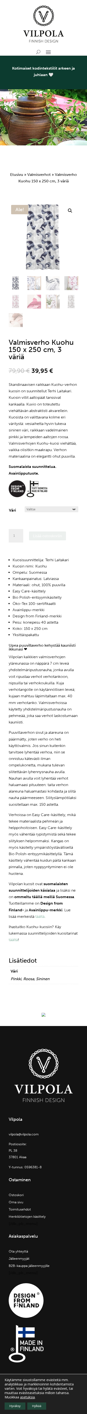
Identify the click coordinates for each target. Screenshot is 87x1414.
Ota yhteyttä (18, 1251)
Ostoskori (16, 1195)
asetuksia (27, 1397)
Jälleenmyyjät (19, 1259)
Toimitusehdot (20, 1209)
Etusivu (16, 174)
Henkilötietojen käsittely (27, 1217)
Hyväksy (15, 1406)
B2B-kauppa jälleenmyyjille (29, 1266)
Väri (12, 510)
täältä (39, 916)
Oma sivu (16, 1202)
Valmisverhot (39, 174)
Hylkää (36, 1406)
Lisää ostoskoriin (47, 536)
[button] (70, 210)
